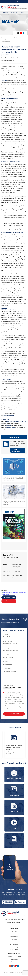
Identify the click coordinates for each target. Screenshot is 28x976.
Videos (14, 941)
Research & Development (14, 956)
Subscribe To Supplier (8, 601)
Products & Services (14, 934)
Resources (14, 939)
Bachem (8, 425)
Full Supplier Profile (9, 597)
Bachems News (10, 427)
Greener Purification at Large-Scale (16, 421)
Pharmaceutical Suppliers (14, 947)
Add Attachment (8, 685)
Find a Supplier (13, 1)
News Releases (9, 37)
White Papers (14, 944)
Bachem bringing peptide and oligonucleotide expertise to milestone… (13, 747)
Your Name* (6, 634)
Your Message (7, 668)
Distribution (14, 961)
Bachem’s (4, 80)
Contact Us (23, 12)
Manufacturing (14, 959)
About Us (14, 931)
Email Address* (7, 641)
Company (6, 648)
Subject (5, 661)
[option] (14, 744)
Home (2, 37)
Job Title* (6, 654)
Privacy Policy (14, 949)
